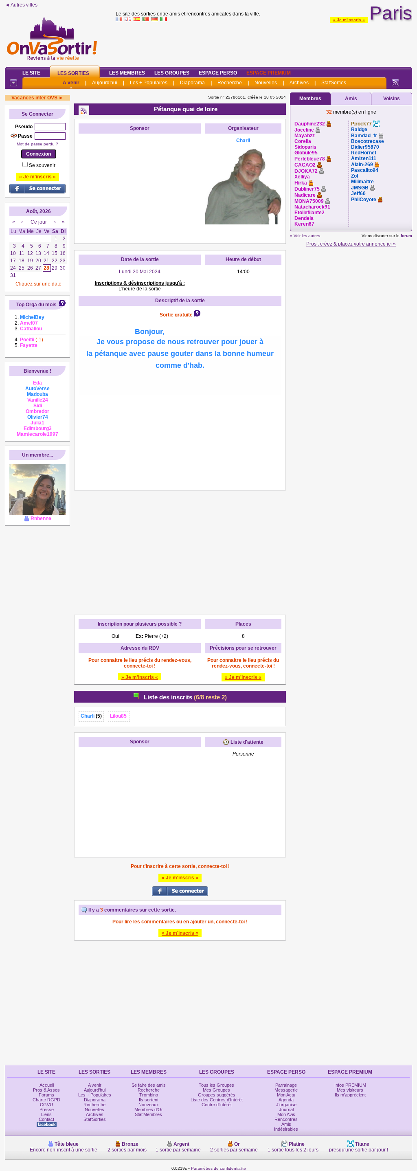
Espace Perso (218, 73)
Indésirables (286, 1129)
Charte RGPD (46, 1099)
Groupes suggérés (216, 1094)
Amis (351, 98)
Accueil (47, 1085)
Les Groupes (171, 73)
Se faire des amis (149, 1085)
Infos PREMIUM (350, 1085)
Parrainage (286, 1085)
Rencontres (286, 1119)
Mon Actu (286, 1094)
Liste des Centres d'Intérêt (217, 1099)
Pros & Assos (46, 1090)
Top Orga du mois (36, 305)
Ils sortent (148, 1099)
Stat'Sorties (333, 83)
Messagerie (286, 1090)
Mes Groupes (216, 1090)
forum (406, 235)
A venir (71, 83)
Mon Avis (286, 1114)
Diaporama (192, 83)
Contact (46, 1119)
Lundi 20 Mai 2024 (139, 272)
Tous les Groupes (216, 1085)
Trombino (148, 1094)
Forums (46, 1094)
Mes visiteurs (350, 1090)
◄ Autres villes (21, 5)
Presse (47, 1109)
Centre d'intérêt (217, 1104)
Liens (46, 1114)
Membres (310, 98)
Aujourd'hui (104, 83)
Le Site (31, 73)
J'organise (286, 1104)
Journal (286, 1109)
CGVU (46, 1104)
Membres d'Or (148, 1109)
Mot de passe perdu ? (37, 144)
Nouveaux (148, 1104)
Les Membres (127, 73)
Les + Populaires (148, 83)
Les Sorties (73, 73)
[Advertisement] (264, 42)
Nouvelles (266, 83)
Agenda (286, 1099)
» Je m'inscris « (349, 20)
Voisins (391, 98)
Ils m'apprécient (350, 1094)
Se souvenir (42, 165)
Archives (299, 83)
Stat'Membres (148, 1114)
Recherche (229, 83)
